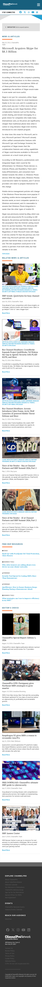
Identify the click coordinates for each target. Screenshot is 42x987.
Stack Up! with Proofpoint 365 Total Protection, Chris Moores (21, 555)
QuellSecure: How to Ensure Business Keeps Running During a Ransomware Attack (19, 588)
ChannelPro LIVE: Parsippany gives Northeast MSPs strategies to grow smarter (18, 685)
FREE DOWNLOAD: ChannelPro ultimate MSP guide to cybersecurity (20, 783)
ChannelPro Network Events (15, 907)
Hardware (5, 288)
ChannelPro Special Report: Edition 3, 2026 (19, 638)
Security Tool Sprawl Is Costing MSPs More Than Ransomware (19, 577)
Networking (6, 290)
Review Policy (9, 951)
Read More (6, 313)
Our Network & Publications (14, 887)
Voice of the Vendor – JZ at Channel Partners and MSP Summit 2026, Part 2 (19, 519)
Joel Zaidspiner (16, 524)
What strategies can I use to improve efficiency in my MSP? (20, 599)
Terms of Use (9, 953)
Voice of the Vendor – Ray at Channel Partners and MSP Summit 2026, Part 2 (19, 466)
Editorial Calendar (11, 885)
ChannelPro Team (17, 302)
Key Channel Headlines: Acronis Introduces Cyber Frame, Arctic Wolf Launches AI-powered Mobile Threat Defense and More (18, 412)
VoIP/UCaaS (5, 254)
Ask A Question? (10, 897)
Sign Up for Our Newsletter (14, 892)
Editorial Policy (10, 961)
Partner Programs (17, 290)
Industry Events (15, 288)
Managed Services (27, 288)
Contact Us (9, 948)
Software (11, 292)
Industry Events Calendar (13, 909)
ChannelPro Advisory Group (14, 890)
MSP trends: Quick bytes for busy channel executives (20, 297)
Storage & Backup (21, 292)
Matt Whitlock (16, 360)
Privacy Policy (9, 956)
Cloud (36, 286)
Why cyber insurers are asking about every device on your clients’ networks (19, 566)
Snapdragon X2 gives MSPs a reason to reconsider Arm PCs (19, 736)
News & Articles (11, 36)
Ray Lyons (14, 471)
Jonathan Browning (19, 691)
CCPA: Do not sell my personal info (17, 964)
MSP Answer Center (11, 833)
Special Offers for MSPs (13, 895)
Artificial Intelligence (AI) (11, 286)
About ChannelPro (11, 879)
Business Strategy (27, 286)
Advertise (8, 919)
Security (5, 292)
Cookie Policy (9, 958)
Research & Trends (30, 290)
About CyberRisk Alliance (13, 882)
